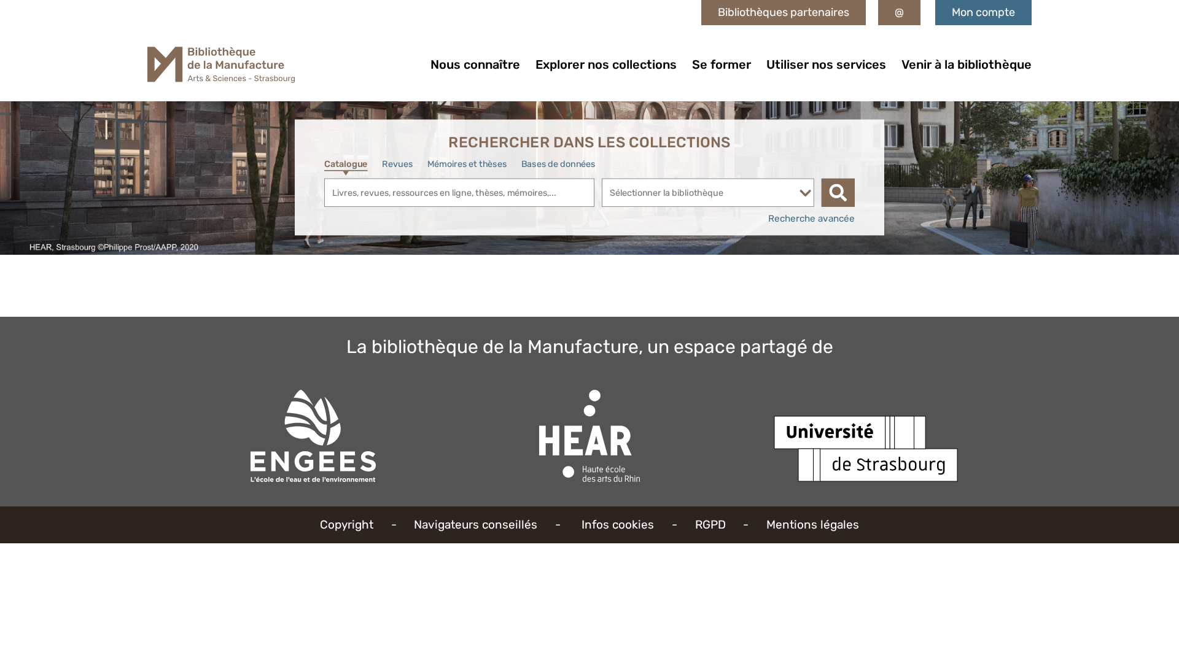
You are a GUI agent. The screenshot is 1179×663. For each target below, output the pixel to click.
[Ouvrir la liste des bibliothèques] (805, 193)
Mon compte (983, 12)
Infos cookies (618, 525)
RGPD (710, 525)
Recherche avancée (811, 218)
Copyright (346, 525)
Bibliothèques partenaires (783, 12)
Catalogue (345, 163)
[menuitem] (475, 64)
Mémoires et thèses (467, 163)
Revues (397, 163)
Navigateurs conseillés (475, 525)
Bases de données (558, 163)
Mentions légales (812, 525)
